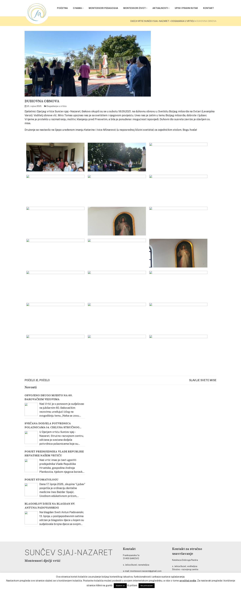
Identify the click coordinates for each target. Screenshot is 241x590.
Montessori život (134, 8)
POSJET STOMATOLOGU (41, 479)
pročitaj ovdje (188, 580)
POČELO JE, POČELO (37, 380)
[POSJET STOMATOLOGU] (31, 489)
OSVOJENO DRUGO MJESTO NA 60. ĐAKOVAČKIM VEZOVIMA (48, 397)
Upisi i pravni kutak (186, 8)
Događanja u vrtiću (57, 106)
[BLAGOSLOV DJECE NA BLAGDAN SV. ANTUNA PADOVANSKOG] (31, 517)
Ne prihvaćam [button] (147, 586)
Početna (62, 8)
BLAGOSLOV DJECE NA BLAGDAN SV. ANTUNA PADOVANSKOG (50, 505)
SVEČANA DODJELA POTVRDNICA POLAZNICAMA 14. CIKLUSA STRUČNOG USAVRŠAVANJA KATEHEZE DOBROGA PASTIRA (52, 425)
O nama (77, 8)
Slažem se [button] (120, 586)
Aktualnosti (160, 8)
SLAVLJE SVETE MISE (202, 380)
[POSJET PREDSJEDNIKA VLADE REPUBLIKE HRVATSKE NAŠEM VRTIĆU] (31, 465)
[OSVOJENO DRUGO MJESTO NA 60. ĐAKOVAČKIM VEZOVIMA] (31, 409)
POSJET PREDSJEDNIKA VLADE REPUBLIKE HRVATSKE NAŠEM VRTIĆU (54, 453)
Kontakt (208, 8)
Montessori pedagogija (103, 8)
